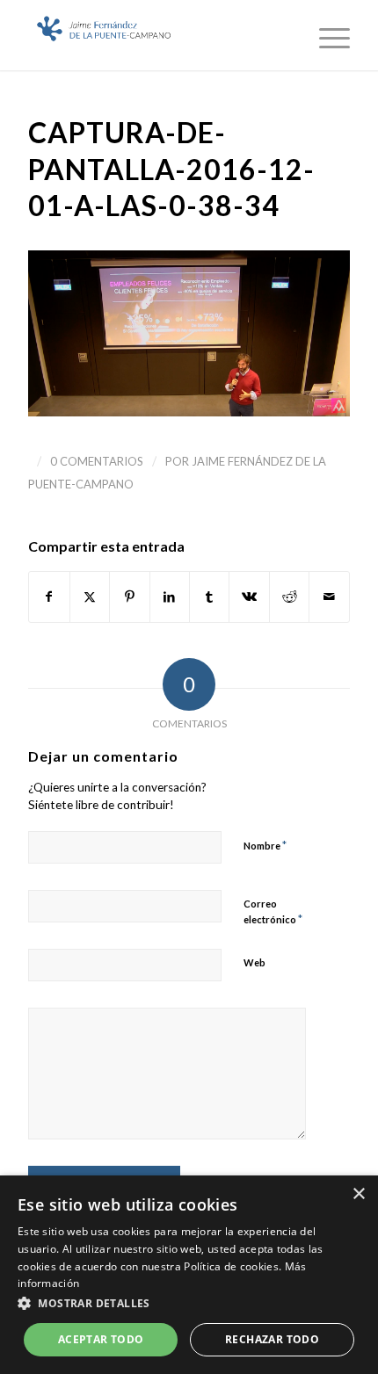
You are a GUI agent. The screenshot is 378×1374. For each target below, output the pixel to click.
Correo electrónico (273, 912)
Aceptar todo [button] (101, 1339)
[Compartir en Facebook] (49, 596)
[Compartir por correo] (328, 596)
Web (254, 962)
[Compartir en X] (89, 596)
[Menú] (326, 35)
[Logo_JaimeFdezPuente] (156, 35)
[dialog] (189, 1274)
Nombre (265, 845)
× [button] (358, 1194)
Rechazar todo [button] (272, 1339)
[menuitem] (326, 35)
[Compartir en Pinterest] (129, 596)
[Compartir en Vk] (248, 596)
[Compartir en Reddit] (289, 596)
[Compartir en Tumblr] (209, 596)
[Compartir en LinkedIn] (169, 596)
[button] (189, 1303)
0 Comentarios (96, 461)
